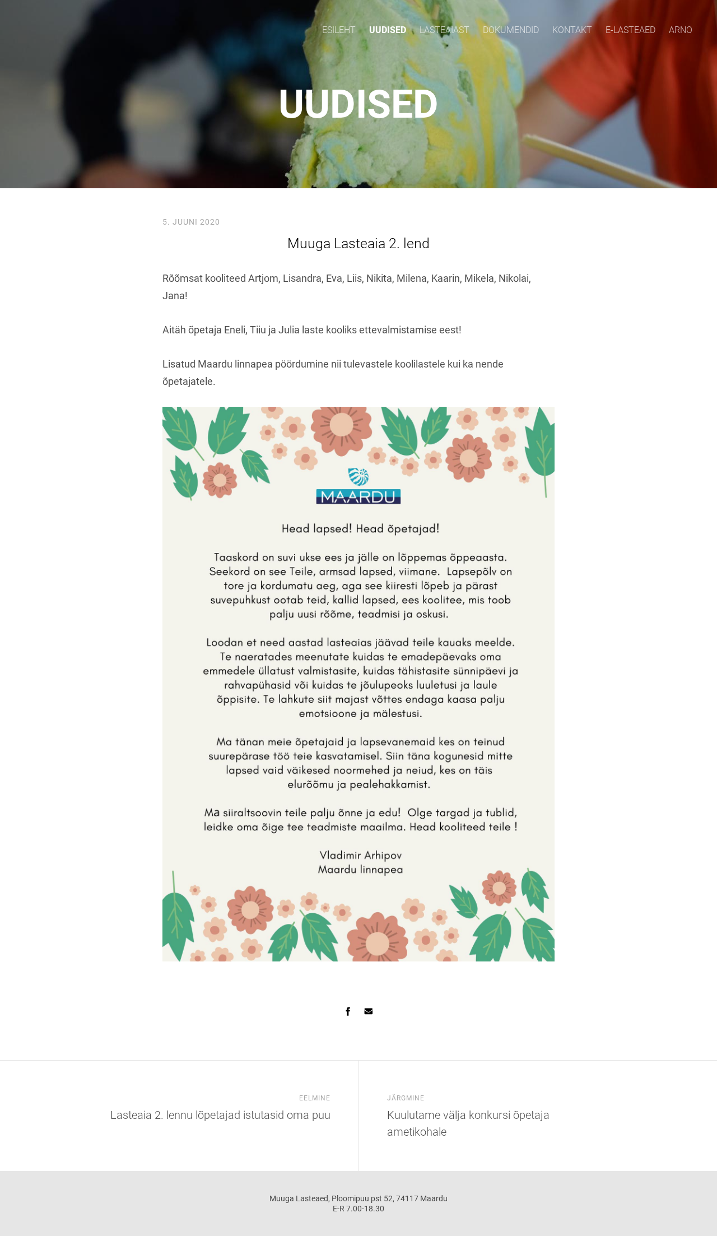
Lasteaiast (444, 30)
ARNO (680, 30)
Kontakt (572, 30)
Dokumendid (511, 30)
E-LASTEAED (630, 30)
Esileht (339, 30)
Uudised (387, 30)
